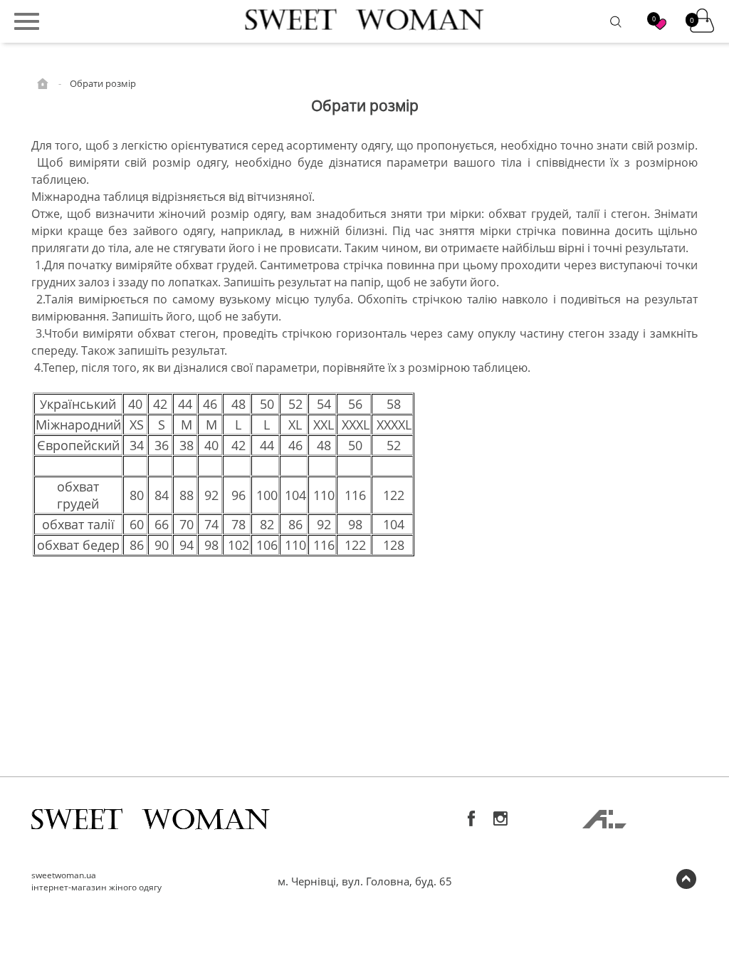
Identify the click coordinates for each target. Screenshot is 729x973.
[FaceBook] (471, 818)
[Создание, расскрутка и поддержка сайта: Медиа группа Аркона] (604, 823)
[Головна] (43, 82)
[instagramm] (501, 818)
